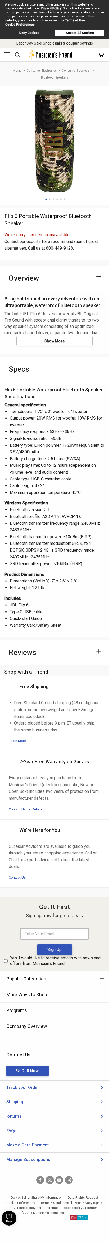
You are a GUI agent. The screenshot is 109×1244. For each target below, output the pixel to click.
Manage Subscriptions (28, 1159)
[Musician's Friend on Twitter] (49, 1180)
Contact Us (17, 877)
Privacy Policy (51, 8)
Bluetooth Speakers (54, 77)
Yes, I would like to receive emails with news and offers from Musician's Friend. (55, 960)
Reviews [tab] (23, 652)
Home (17, 70)
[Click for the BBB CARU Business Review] (79, 1217)
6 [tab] (64, 199)
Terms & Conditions (54, 1203)
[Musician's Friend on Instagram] (69, 1180)
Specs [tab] (19, 369)
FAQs (11, 1130)
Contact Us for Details (25, 809)
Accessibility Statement (81, 1208)
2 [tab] (49, 199)
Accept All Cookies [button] (80, 33)
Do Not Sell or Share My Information (36, 1197)
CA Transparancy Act (25, 1208)
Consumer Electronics (42, 70)
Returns (13, 1116)
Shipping (14, 1101)
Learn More (17, 741)
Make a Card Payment (27, 1145)
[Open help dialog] (9, 1218)
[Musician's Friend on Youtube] (59, 1180)
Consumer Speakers (76, 70)
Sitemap (52, 1208)
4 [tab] (57, 199)
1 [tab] (46, 199)
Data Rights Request (83, 1197)
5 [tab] (60, 199)
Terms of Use (75, 20)
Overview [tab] (24, 278)
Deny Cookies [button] (29, 33)
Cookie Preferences (20, 24)
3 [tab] (53, 199)
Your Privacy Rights (88, 1203)
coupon (72, 43)
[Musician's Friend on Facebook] (40, 1180)
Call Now (30, 1070)
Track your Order (22, 1087)
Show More (54, 341)
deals (57, 43)
